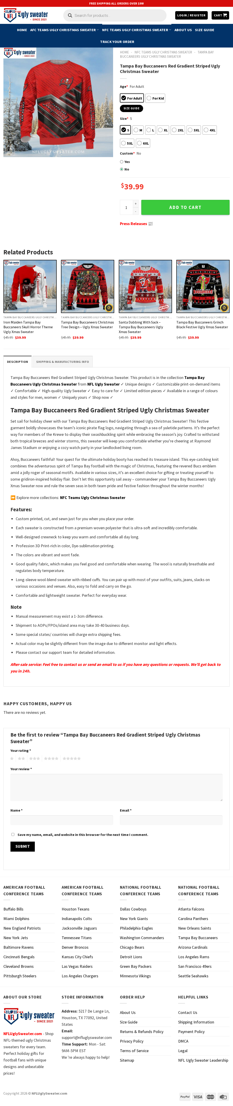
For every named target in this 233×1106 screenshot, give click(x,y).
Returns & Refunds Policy (141, 1031)
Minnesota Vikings (135, 975)
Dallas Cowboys (133, 909)
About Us (183, 30)
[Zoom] (10, 151)
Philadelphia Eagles (136, 928)
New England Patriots (22, 928)
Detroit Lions (131, 956)
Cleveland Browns (18, 966)
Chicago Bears (132, 947)
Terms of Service (134, 1050)
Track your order (117, 41)
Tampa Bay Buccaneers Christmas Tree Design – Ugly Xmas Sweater (87, 324)
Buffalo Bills (13, 909)
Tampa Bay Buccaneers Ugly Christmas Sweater (167, 54)
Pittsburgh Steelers (19, 975)
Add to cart (185, 207)
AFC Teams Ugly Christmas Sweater (63, 30)
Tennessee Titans (77, 937)
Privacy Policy (131, 1041)
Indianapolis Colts (77, 918)
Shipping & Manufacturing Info (62, 362)
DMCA (183, 1041)
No (126, 169)
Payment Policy (191, 1031)
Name (16, 810)
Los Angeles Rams (193, 956)
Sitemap (127, 1060)
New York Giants (134, 918)
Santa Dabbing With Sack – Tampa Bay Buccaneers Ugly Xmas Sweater (141, 327)
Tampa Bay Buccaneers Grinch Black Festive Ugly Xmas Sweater (202, 324)
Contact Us (187, 1012)
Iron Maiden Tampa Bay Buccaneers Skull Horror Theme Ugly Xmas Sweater (28, 327)
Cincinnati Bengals (19, 956)
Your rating (20, 750)
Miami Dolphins (16, 918)
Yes (127, 161)
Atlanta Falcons (191, 909)
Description (17, 362)
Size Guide (204, 30)
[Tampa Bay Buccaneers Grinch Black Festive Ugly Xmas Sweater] (203, 286)
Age (124, 86)
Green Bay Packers (136, 966)
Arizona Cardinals (193, 947)
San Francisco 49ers (195, 966)
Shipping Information (196, 1022)
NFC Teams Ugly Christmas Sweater (135, 30)
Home (22, 30)
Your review (21, 769)
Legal (182, 1050)
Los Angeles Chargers (80, 975)
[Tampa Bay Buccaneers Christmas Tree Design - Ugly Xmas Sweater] (87, 286)
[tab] (17, 361)
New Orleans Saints (194, 928)
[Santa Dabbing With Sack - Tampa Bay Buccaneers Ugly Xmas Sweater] (145, 286)
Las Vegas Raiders (77, 966)
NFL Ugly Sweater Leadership (203, 1060)
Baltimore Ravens (18, 947)
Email (126, 810)
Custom (127, 153)
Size (124, 118)
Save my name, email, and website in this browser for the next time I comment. (83, 834)
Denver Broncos (75, 947)
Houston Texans (75, 909)
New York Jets (15, 937)
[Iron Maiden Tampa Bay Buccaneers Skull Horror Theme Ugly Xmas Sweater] (30, 286)
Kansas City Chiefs (77, 956)
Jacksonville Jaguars (79, 928)
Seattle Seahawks (193, 975)
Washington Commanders (142, 937)
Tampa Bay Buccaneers (198, 937)
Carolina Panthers (193, 918)
